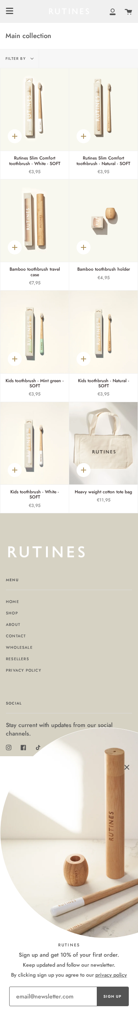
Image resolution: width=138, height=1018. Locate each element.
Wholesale (19, 647)
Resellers (17, 659)
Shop (12, 613)
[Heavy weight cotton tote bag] (103, 443)
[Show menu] (9, 11)
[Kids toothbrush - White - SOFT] (34, 443)
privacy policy (111, 974)
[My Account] (112, 11)
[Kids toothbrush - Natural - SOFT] (103, 332)
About (13, 624)
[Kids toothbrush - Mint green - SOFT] (34, 332)
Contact (16, 636)
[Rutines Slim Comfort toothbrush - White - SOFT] (34, 109)
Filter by (16, 58)
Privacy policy (23, 670)
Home (12, 601)
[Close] (127, 767)
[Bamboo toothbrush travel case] (34, 220)
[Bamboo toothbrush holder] (103, 220)
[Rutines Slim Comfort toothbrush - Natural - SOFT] (103, 109)
